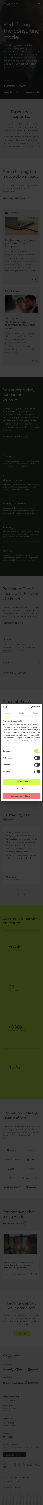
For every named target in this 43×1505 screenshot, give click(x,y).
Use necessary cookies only (21, 796)
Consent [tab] (7, 713)
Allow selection (22, 789)
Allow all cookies (21, 781)
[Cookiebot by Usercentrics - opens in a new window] (30, 707)
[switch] (37, 758)
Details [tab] (21, 713)
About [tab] (35, 713)
